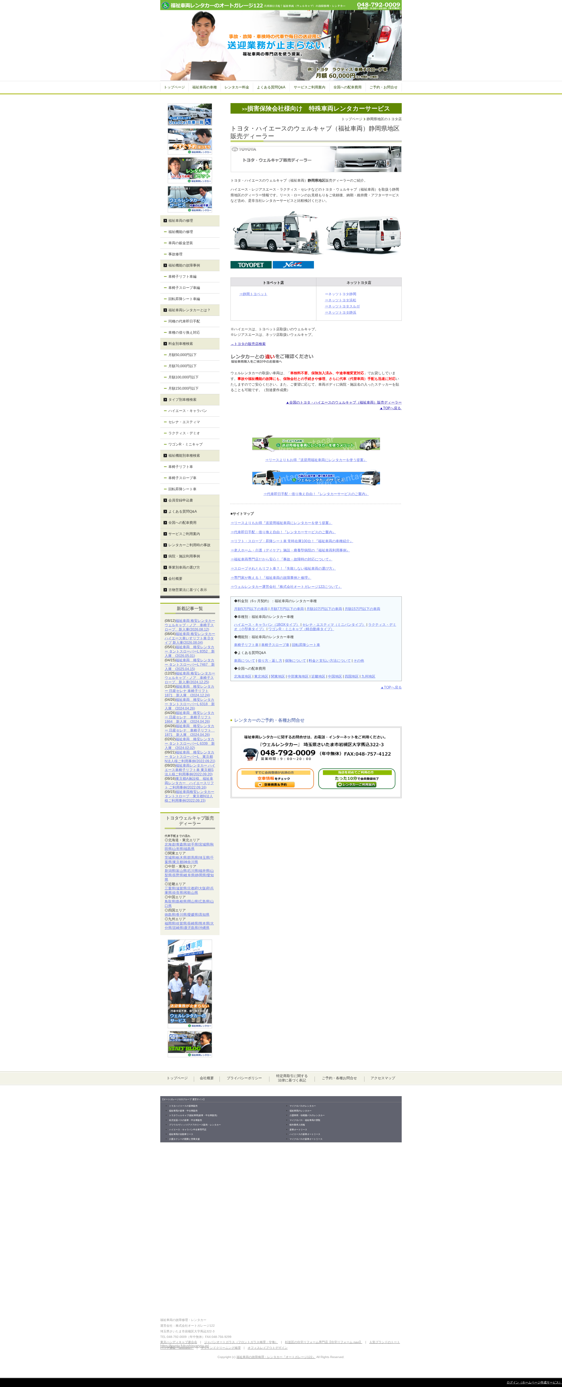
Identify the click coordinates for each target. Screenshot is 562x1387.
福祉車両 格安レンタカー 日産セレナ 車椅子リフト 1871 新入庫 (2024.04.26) (190, 730)
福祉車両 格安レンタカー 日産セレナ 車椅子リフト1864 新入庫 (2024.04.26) (189, 717)
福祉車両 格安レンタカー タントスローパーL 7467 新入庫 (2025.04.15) (190, 664)
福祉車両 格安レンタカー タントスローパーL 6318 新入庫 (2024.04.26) (190, 704)
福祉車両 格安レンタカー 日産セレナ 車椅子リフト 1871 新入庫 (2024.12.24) (189, 691)
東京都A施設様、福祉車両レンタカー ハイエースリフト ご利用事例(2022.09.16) (189, 783)
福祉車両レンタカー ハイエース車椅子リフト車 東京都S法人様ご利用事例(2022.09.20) (190, 770)
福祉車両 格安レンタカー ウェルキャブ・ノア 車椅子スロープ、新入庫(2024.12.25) (190, 677)
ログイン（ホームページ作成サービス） (534, 1382)
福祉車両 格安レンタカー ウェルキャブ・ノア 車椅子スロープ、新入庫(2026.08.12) (190, 625)
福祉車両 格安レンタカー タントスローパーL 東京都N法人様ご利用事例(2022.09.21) (190, 756)
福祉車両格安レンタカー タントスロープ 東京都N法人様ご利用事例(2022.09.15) (189, 796)
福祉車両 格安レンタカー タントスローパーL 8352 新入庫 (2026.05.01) (190, 651)
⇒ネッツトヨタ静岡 (340, 294)
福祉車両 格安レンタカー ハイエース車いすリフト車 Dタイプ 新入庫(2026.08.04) (190, 638)
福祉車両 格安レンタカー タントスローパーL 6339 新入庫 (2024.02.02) (190, 743)
